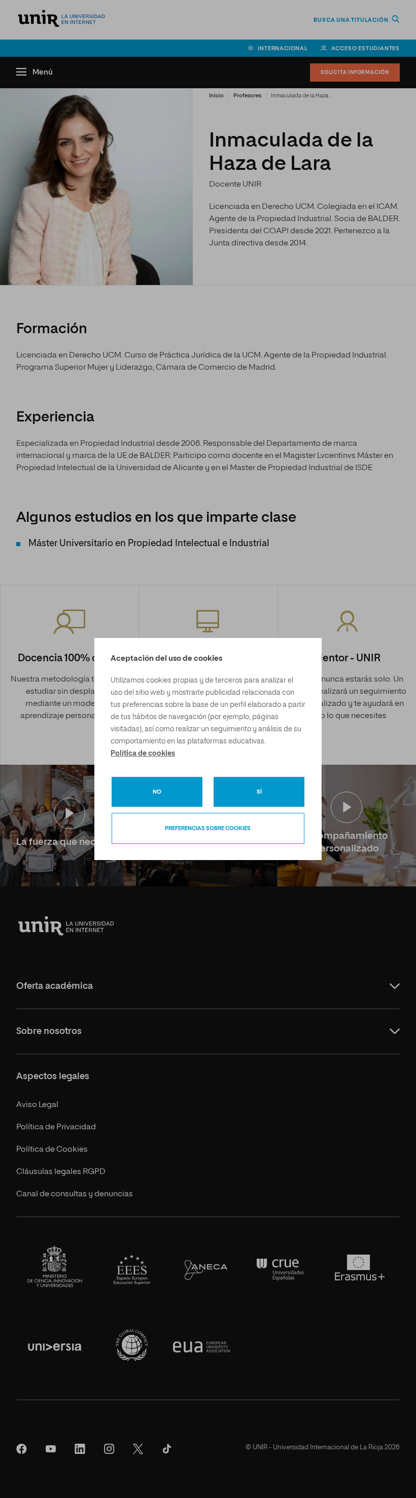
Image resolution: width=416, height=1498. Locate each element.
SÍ (259, 792)
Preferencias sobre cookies (208, 828)
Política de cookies (143, 753)
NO (157, 792)
